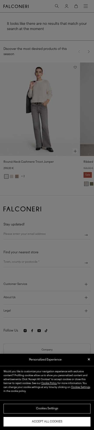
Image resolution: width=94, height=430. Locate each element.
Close (89, 360)
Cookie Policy (49, 383)
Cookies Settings (47, 408)
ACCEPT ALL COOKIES (47, 421)
